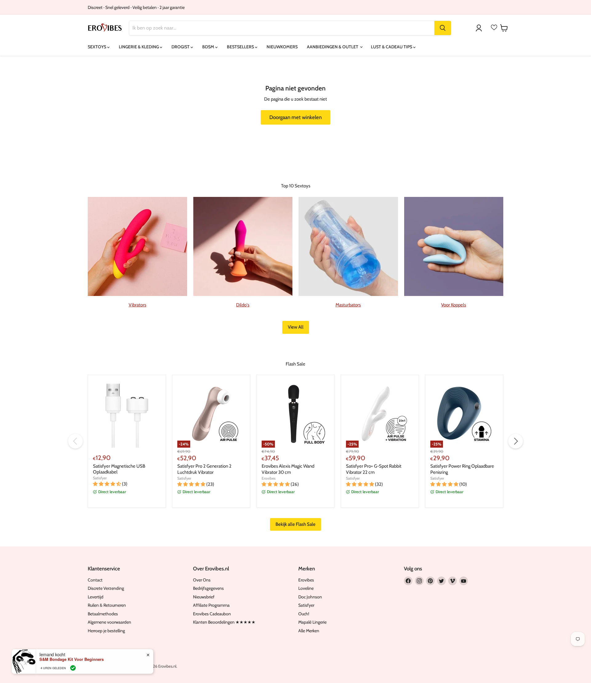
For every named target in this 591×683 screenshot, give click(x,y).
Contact (95, 580)
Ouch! (303, 614)
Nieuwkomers (282, 47)
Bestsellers (241, 47)
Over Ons (202, 580)
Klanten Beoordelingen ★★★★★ (224, 622)
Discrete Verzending (106, 588)
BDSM (208, 47)
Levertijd (95, 597)
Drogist (181, 47)
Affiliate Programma (211, 605)
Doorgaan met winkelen (295, 117)
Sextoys (97, 47)
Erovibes (268, 478)
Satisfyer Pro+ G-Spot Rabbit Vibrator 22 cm (373, 469)
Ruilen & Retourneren (107, 605)
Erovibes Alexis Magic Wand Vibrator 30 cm (288, 469)
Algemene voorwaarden (109, 622)
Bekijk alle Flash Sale (295, 524)
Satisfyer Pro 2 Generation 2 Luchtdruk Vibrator (204, 469)
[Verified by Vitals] (73, 668)
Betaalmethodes (103, 614)
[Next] (515, 441)
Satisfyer (100, 478)
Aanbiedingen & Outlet (333, 47)
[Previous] (75, 441)
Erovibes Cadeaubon (212, 614)
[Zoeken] (442, 28)
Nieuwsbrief (204, 597)
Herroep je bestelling (106, 630)
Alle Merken (308, 630)
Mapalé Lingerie (312, 622)
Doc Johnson (310, 597)
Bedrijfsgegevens (208, 588)
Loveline (306, 588)
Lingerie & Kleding (139, 47)
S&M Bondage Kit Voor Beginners (71, 659)
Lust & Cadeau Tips (392, 47)
